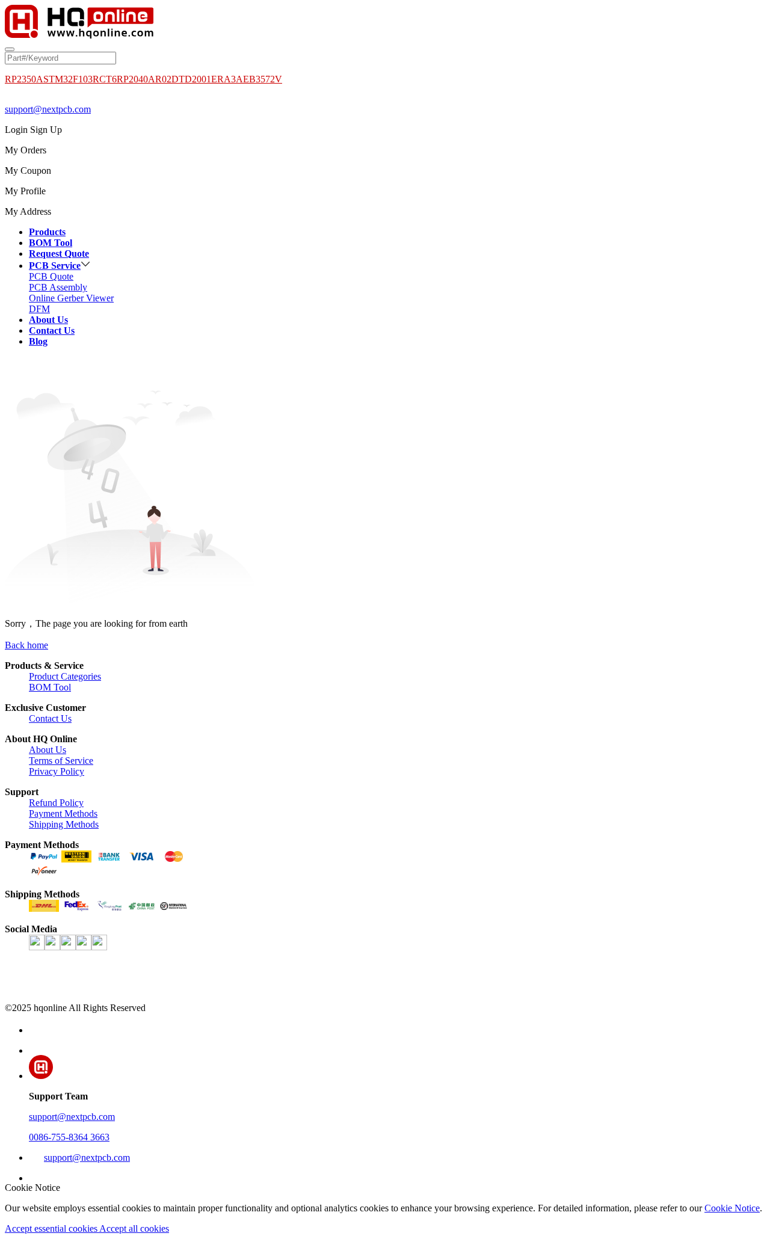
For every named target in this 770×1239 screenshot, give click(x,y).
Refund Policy (56, 803)
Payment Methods (63, 813)
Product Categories (65, 676)
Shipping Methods (64, 824)
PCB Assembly (58, 287)
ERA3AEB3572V (246, 79)
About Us (47, 750)
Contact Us (50, 718)
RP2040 (132, 79)
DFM (39, 309)
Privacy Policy (56, 771)
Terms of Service (61, 760)
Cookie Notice (732, 1208)
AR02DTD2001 (179, 79)
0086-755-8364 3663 (69, 1137)
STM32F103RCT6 (80, 79)
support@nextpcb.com (48, 109)
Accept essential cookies (52, 1228)
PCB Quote (51, 276)
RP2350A (24, 79)
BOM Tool (50, 687)
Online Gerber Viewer (71, 298)
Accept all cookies (134, 1228)
